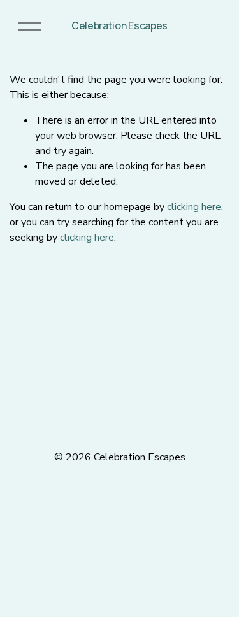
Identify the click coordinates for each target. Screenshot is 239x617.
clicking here (194, 207)
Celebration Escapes (119, 25)
